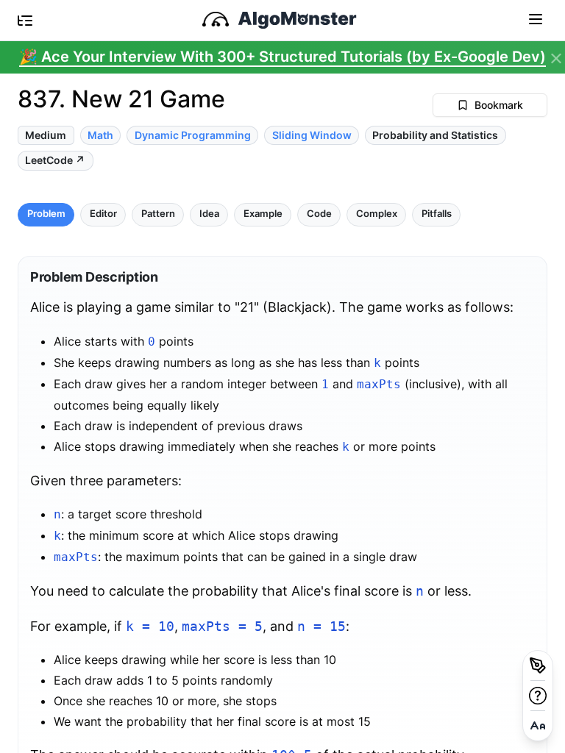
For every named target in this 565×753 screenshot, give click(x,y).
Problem (46, 213)
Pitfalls (437, 213)
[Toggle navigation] (535, 18)
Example (263, 213)
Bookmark (499, 105)
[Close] (556, 59)
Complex (376, 213)
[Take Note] (537, 665)
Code (319, 213)
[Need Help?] (537, 695)
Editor (103, 213)
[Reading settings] (537, 725)
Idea (209, 213)
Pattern (158, 213)
